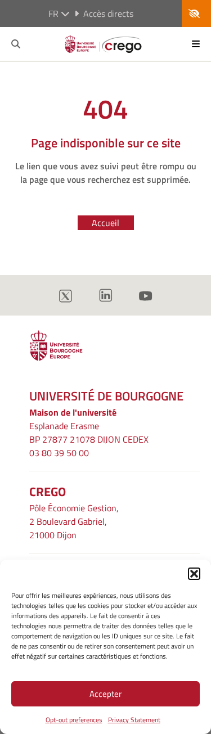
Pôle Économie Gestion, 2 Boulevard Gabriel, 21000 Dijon (74, 521)
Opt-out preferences (74, 719)
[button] (194, 573)
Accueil (105, 222)
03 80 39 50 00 (59, 453)
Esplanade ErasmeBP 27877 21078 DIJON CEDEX (89, 432)
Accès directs (108, 13)
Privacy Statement (134, 719)
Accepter (105, 693)
